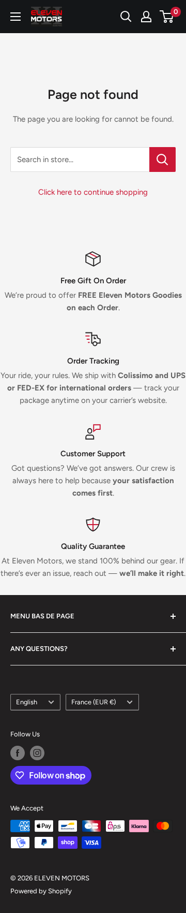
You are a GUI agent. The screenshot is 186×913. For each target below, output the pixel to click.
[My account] (146, 16)
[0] (167, 16)
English (26, 702)
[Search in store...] (162, 159)
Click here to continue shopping (93, 192)
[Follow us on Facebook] (17, 753)
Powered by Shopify (41, 891)
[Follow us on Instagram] (37, 753)
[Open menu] (15, 16)
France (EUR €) (93, 702)
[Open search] (126, 16)
